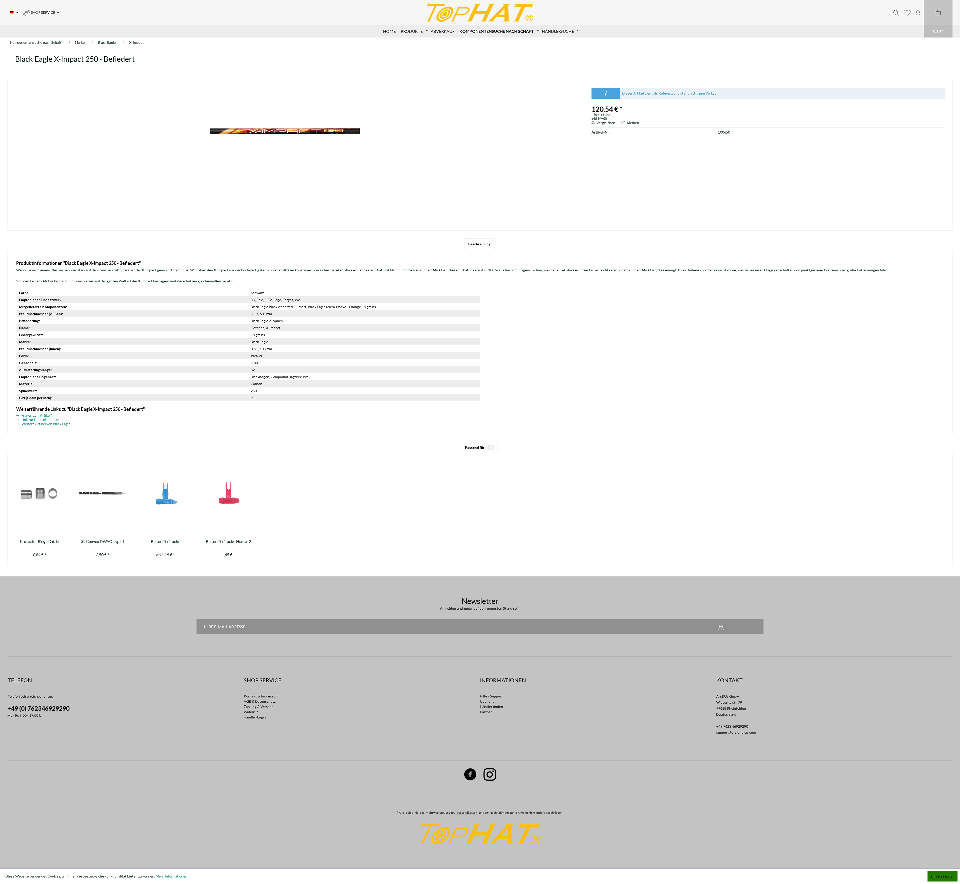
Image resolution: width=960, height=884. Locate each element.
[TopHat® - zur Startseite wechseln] (480, 12)
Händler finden (491, 706)
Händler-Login (255, 717)
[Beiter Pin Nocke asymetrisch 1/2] (165, 493)
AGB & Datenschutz (260, 701)
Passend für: (478, 447)
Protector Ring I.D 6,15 (40, 541)
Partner (486, 712)
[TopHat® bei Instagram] (489, 775)
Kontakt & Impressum (261, 696)
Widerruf (251, 712)
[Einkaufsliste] (907, 12)
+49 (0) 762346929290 (39, 708)
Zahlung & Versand (259, 706)
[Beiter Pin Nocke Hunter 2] (229, 493)
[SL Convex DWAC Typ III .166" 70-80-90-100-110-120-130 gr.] (103, 493)
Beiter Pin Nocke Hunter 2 (228, 541)
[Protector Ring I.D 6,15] (40, 493)
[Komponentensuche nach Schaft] (498, 31)
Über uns (487, 701)
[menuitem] (41, 12)
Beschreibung (479, 244)
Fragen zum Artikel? (36, 415)
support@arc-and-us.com (736, 732)
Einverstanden (942, 876)
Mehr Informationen (171, 876)
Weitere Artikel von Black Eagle (45, 424)
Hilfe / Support (491, 696)
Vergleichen (605, 123)
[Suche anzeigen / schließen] (896, 12)
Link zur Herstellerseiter (40, 419)
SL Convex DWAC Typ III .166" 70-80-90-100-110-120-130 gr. (102, 542)
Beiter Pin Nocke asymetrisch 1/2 (165, 542)
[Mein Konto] (918, 12)
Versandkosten (467, 812)
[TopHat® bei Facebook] (470, 775)
